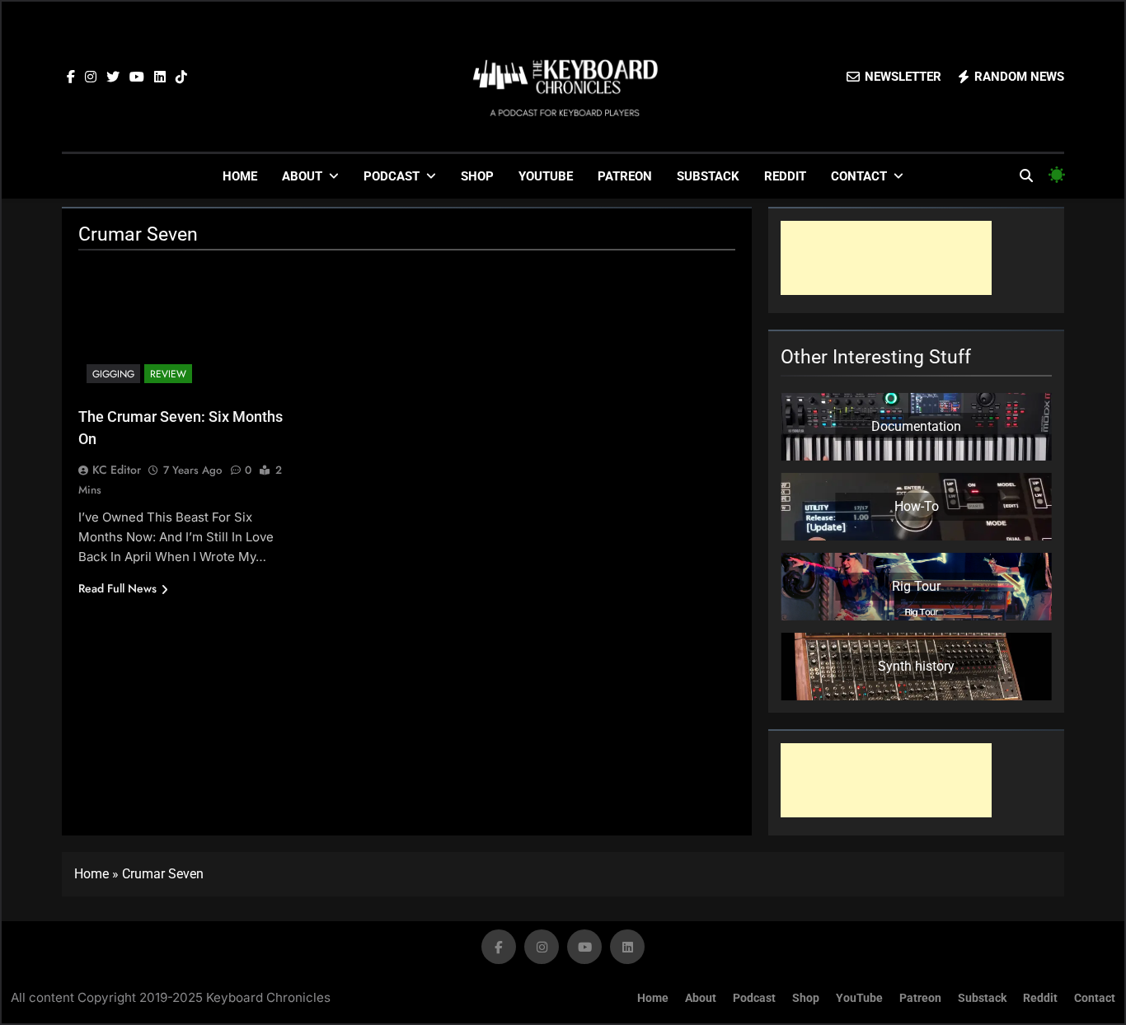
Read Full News (117, 588)
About (302, 176)
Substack (708, 176)
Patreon (625, 176)
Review (168, 374)
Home (240, 176)
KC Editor (116, 469)
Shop (477, 176)
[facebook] (71, 77)
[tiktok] (181, 77)
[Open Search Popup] (1026, 175)
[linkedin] (160, 77)
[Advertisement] (886, 258)
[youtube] (136, 77)
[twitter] (112, 77)
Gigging (113, 374)
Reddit (785, 176)
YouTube (545, 176)
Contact (859, 176)
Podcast (392, 176)
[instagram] (90, 77)
